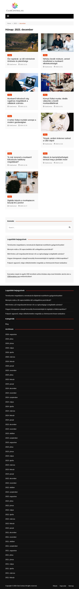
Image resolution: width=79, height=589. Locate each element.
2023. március (10, 465)
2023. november (10, 429)
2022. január (9, 528)
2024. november (10, 393)
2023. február (9, 469)
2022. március (10, 519)
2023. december (10, 424)
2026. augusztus (11, 334)
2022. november (10, 483)
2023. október (10, 433)
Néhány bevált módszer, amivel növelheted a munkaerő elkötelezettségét (56, 61)
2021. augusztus (11, 550)
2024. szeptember (11, 397)
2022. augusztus (11, 496)
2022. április (9, 514)
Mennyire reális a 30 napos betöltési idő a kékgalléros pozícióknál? (30, 249)
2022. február (9, 523)
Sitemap (71, 586)
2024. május (9, 402)
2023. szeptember (11, 438)
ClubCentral (12, 64)
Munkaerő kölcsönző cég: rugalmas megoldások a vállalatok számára (18, 101)
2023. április (9, 460)
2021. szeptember (11, 546)
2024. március (10, 411)
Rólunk (55, 586)
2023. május (9, 456)
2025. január (9, 384)
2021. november (10, 537)
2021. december (10, 532)
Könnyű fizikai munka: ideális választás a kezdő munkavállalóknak (55, 101)
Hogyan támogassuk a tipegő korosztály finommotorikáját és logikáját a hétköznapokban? (37, 258)
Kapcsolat (63, 586)
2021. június (9, 559)
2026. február (9, 361)
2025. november (10, 370)
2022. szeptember (11, 492)
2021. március (10, 573)
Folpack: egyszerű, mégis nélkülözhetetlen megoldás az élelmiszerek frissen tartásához (37, 263)
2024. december (10, 388)
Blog (9, 55)
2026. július (9, 339)
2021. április (9, 568)
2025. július (9, 375)
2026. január (9, 366)
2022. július (9, 501)
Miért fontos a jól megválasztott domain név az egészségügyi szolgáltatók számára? (35, 254)
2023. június (9, 451)
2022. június (9, 505)
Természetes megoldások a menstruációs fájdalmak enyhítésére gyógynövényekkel (35, 245)
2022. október (10, 487)
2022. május (9, 510)
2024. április (9, 406)
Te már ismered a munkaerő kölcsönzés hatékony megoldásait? (19, 159)
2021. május (9, 564)
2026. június (9, 343)
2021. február (9, 577)
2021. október (10, 541)
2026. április (9, 352)
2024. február (9, 415)
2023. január (9, 474)
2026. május (9, 348)
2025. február (9, 379)
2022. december (10, 478)
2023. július (9, 447)
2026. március (10, 357)
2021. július (9, 555)
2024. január (9, 420)
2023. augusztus (11, 442)
